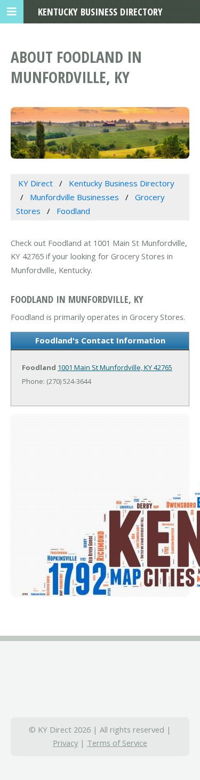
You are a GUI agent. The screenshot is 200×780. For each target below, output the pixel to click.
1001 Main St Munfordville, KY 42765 (115, 367)
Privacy (65, 742)
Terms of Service (117, 742)
